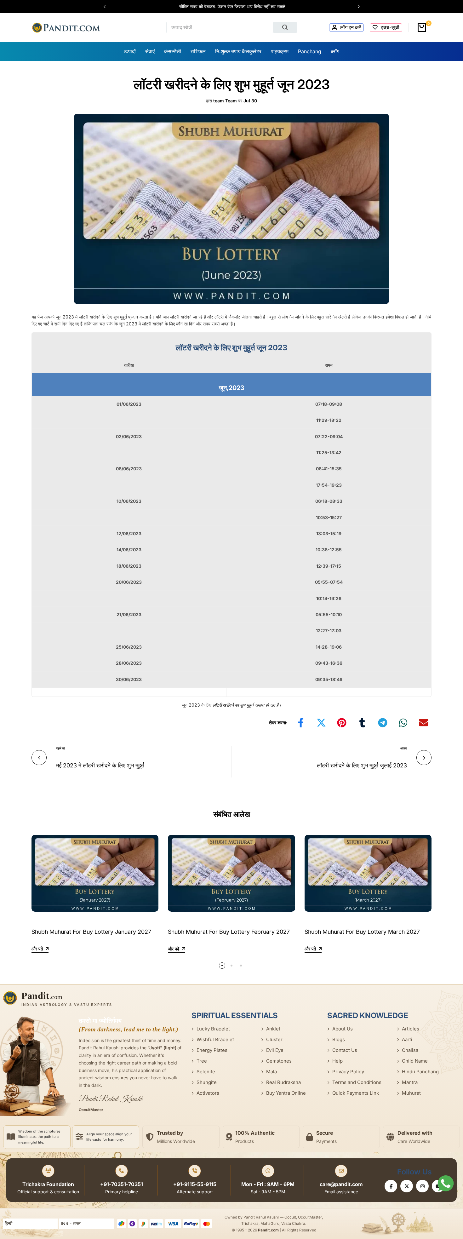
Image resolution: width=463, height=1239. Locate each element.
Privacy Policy (348, 1072)
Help (337, 1061)
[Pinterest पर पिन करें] (342, 722)
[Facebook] (391, 1186)
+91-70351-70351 (121, 1184)
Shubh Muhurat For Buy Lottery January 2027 (91, 931)
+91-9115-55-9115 (194, 1184)
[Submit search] (284, 27)
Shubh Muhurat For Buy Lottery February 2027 (229, 931)
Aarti (407, 1039)
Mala (271, 1072)
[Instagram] (422, 1186)
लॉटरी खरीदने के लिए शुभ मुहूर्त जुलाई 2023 (362, 765)
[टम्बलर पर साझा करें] (362, 722)
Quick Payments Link (355, 1093)
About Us (342, 1029)
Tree (202, 1061)
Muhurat (411, 1093)
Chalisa (410, 1050)
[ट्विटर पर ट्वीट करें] (321, 722)
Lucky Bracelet (213, 1029)
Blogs (338, 1039)
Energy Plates (212, 1050)
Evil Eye (274, 1050)
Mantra (410, 1082)
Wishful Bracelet (215, 1039)
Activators (208, 1093)
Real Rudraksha (283, 1082)
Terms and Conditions (356, 1082)
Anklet (273, 1029)
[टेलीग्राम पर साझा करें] (383, 722)
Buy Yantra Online (286, 1093)
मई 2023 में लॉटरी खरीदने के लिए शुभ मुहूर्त (100, 765)
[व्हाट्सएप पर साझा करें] (403, 722)
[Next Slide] (355, 6)
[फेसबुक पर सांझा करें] (301, 722)
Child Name (415, 1061)
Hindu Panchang (420, 1072)
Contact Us (344, 1050)
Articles (410, 1029)
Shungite (207, 1082)
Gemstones (279, 1061)
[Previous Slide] (107, 6)
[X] (406, 1186)
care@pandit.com (341, 1184)
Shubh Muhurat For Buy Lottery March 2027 (362, 931)
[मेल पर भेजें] (424, 722)
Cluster (274, 1039)
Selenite (206, 1072)
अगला (403, 748)
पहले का (60, 748)
